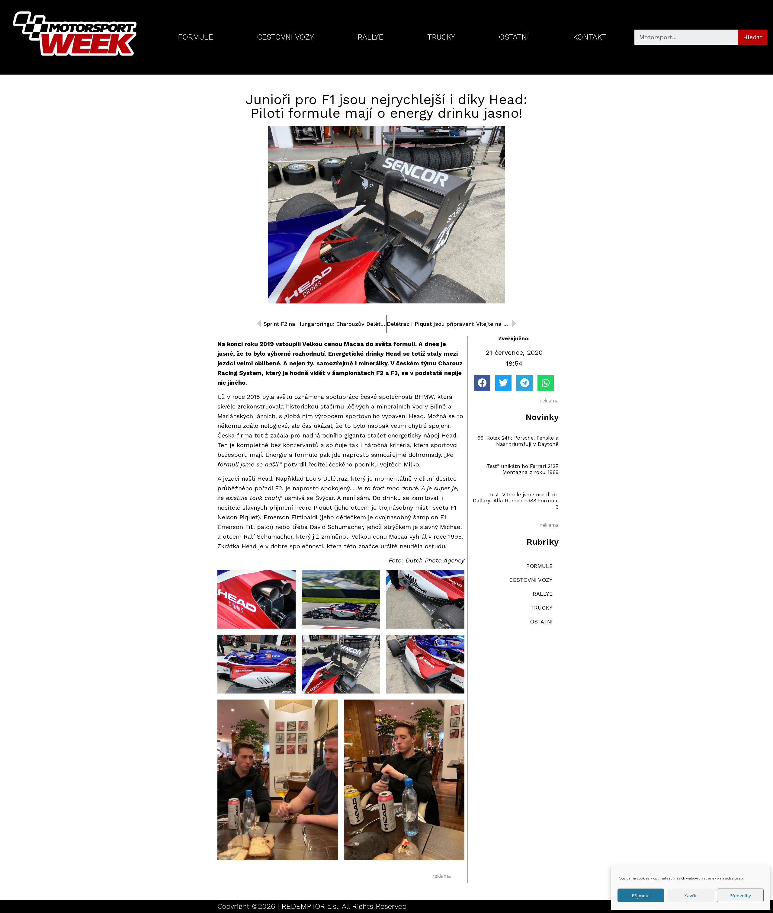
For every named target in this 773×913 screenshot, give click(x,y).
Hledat (752, 37)
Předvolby (740, 895)
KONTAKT (589, 37)
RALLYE (370, 37)
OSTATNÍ (514, 37)
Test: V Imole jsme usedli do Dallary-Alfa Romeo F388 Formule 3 (516, 501)
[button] (482, 383)
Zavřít (690, 895)
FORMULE (195, 37)
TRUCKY (441, 37)
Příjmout (641, 895)
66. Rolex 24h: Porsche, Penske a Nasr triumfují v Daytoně (518, 441)
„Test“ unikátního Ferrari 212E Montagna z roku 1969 (522, 469)
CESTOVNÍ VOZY (285, 37)
